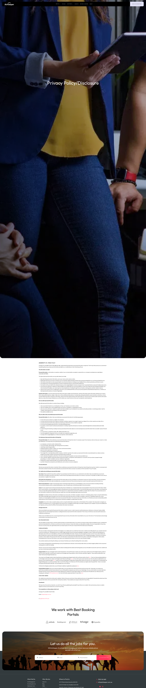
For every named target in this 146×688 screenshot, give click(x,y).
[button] (58, 4)
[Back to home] (9, 4)
